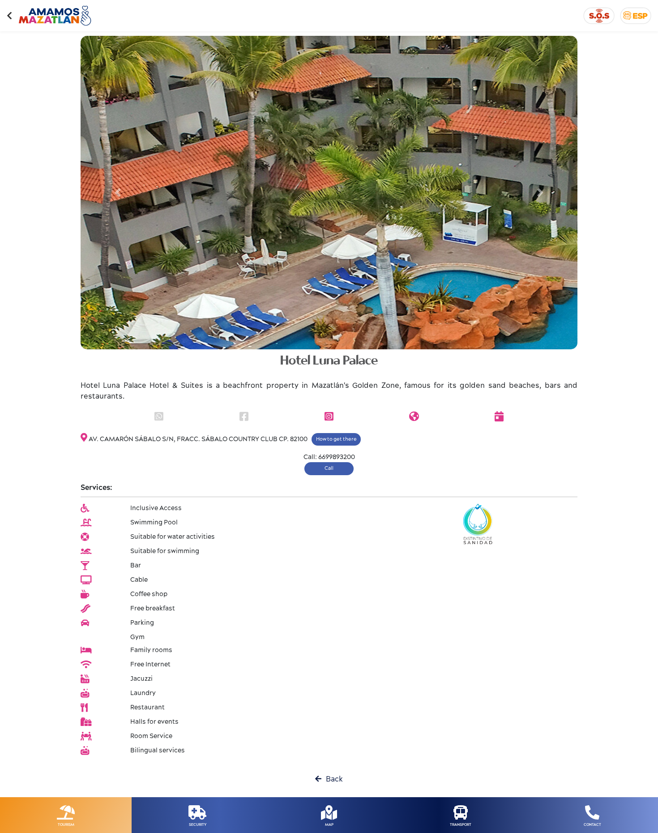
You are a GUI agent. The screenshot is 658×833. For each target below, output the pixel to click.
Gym (137, 637)
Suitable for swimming (164, 551)
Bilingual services (157, 750)
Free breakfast (152, 608)
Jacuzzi (141, 678)
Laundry (143, 693)
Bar (135, 565)
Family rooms (151, 650)
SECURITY (197, 824)
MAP (329, 824)
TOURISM (66, 824)
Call (329, 468)
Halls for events (154, 721)
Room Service (151, 736)
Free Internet (150, 664)
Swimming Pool (154, 522)
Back (332, 779)
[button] (118, 192)
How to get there (336, 439)
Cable (139, 579)
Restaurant (147, 707)
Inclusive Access (156, 508)
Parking (142, 622)
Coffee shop (148, 594)
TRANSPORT (460, 824)
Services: (96, 488)
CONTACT (592, 824)
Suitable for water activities (172, 536)
